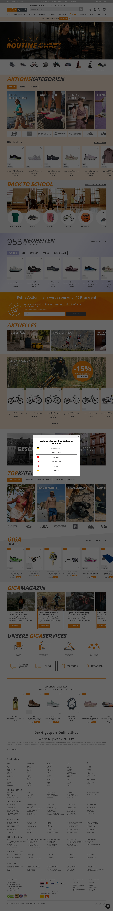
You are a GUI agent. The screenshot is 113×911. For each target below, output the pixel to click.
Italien (56, 466)
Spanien (56, 471)
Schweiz (56, 457)
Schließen (78, 436)
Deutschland (56, 448)
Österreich (56, 452)
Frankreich (56, 461)
